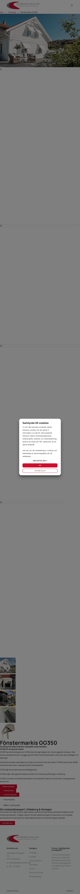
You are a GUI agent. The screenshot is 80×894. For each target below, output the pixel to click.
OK (40, 465)
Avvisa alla (40, 471)
